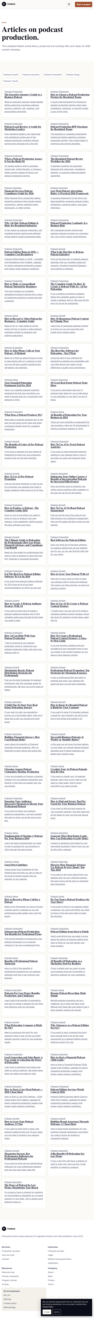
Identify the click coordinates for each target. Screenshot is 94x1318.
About (51, 1272)
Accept (47, 1312)
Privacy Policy (48, 1307)
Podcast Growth (10, 75)
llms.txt (7, 1295)
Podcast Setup (73, 75)
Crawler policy (10, 1303)
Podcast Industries (31, 75)
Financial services (56, 1251)
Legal (50, 1255)
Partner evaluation (10, 1276)
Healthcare (53, 1263)
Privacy (51, 1280)
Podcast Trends (10, 81)
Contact (5, 1259)
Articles (5, 1284)
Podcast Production (53, 75)
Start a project (84, 4)
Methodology (10, 1307)
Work (50, 1276)
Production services (11, 1251)
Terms (51, 1284)
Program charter (9, 1280)
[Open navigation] (68, 4)
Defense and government (59, 1259)
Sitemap (7, 1299)
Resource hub (8, 1272)
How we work (8, 1255)
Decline (56, 1312)
